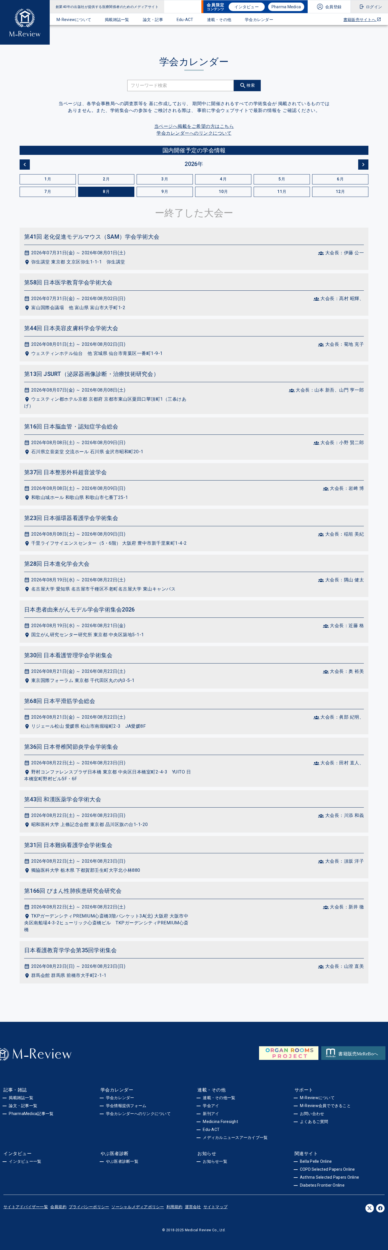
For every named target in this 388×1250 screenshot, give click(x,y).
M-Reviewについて (74, 19)
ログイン (374, 7)
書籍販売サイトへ (360, 19)
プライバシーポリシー (89, 1207)
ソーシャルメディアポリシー (137, 1207)
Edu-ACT (185, 19)
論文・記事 (153, 19)
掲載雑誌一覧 (117, 19)
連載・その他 (219, 19)
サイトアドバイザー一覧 (25, 1207)
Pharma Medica (286, 7)
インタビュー (246, 7)
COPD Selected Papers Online (327, 1169)
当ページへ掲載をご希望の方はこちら (194, 126)
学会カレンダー (259, 19)
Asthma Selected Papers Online (329, 1177)
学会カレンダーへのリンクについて (194, 133)
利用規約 (174, 1207)
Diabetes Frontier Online (322, 1185)
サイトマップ (215, 1207)
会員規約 (58, 1207)
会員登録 (333, 7)
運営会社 (193, 1207)
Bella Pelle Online (316, 1161)
